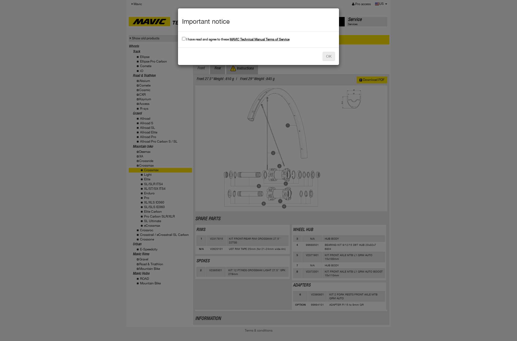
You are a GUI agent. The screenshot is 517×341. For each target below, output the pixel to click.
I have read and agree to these (237, 39)
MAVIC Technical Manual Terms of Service (259, 39)
